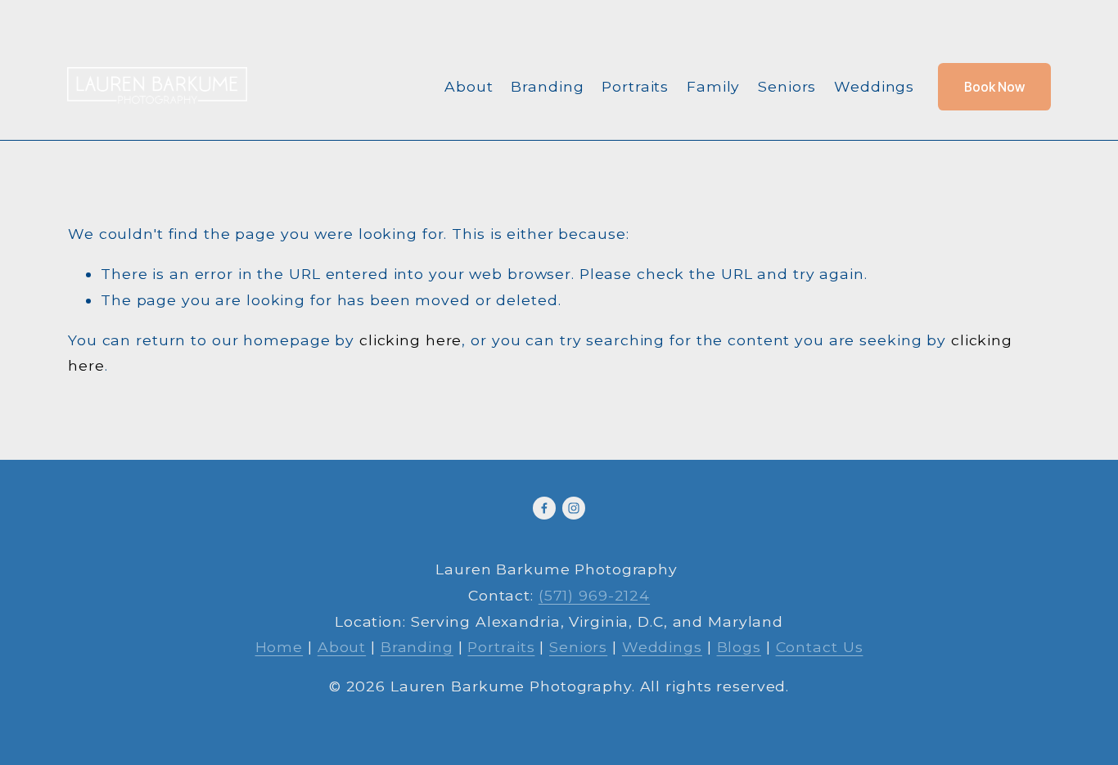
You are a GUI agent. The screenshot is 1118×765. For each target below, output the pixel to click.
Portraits (635, 86)
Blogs (739, 646)
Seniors (787, 86)
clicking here (410, 340)
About (468, 86)
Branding (547, 86)
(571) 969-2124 (594, 595)
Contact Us (819, 646)
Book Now (994, 87)
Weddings (874, 86)
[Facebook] (544, 508)
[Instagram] (573, 508)
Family (713, 86)
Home (279, 646)
